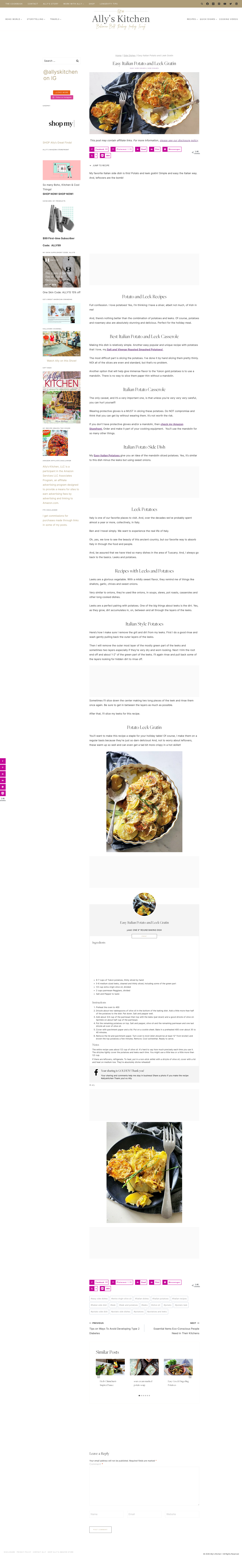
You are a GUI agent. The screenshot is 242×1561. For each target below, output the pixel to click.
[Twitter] (230, 3)
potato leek (181, 1305)
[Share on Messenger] (3, 787)
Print (144, 936)
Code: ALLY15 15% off (67, 292)
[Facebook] (207, 3)
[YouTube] (224, 3)
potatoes (139, 1311)
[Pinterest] (219, 3)
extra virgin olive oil (121, 1298)
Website (171, 1514)
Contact (33, 4)
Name (94, 1514)
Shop (92, 4)
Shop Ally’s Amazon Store (61, 1552)
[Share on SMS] (3, 793)
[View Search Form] (202, 4)
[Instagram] (213, 3)
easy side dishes (99, 1298)
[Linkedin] (236, 3)
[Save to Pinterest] (3, 767)
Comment (96, 1464)
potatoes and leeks (157, 1311)
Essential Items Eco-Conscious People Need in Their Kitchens (176, 1328)
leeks (144, 1305)
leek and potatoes (128, 1305)
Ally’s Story (50, 4)
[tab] (139, 1395)
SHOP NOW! (50, 193)
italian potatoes (160, 1298)
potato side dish (99, 1311)
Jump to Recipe (100, 165)
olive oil (155, 1305)
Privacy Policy (24, 1552)
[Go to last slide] (98, 1376)
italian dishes (142, 1298)
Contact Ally (39, 1552)
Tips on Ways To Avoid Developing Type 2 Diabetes (114, 1328)
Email (132, 1514)
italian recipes (179, 1298)
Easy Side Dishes (138, 68)
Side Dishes (153, 68)
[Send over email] (3, 774)
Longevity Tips (109, 4)
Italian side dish (99, 1305)
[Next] (190, 1376)
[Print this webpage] (3, 780)
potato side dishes (120, 1311)
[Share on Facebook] (3, 761)
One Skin (48, 292)
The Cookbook (14, 4)
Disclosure (9, 1552)
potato (167, 1305)
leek (113, 1305)
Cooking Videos (228, 19)
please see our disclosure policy (179, 140)
